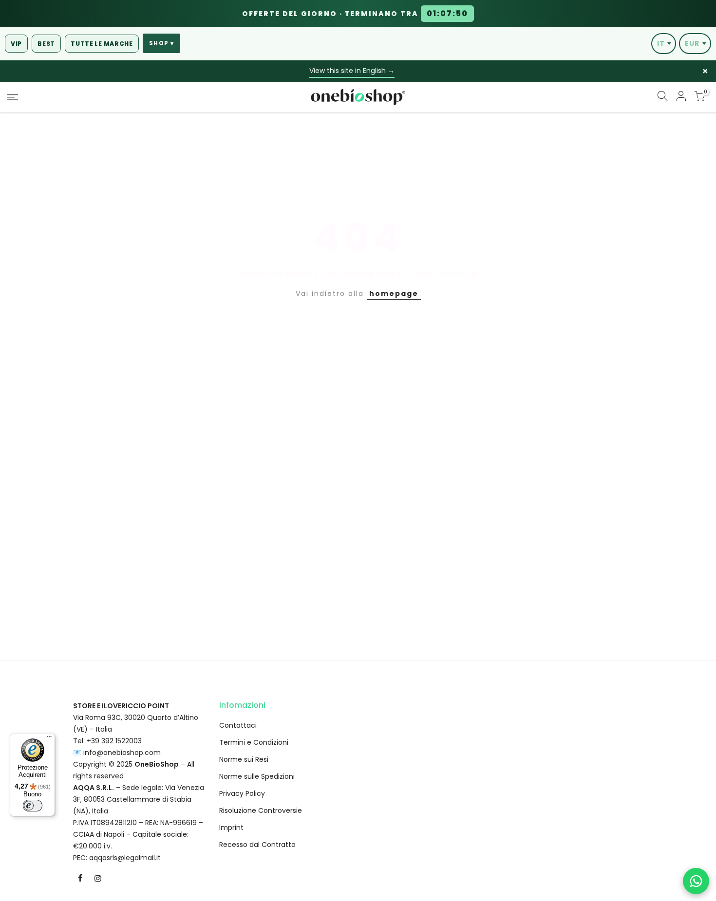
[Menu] (49, 739)
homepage (393, 293)
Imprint (231, 827)
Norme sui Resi (243, 759)
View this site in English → (352, 70)
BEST (46, 43)
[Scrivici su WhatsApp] (696, 881)
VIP (16, 43)
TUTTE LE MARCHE (102, 43)
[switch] (32, 805)
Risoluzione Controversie (260, 810)
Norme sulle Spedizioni (257, 776)
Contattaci (238, 725)
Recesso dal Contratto (257, 844)
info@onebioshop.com (122, 752)
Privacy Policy (242, 793)
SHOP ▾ (161, 43)
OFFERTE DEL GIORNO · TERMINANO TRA (355, 13)
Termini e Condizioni (253, 742)
